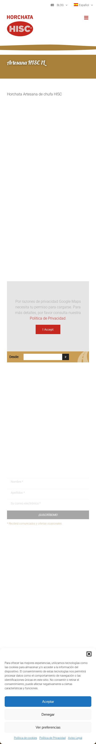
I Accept (48, 329)
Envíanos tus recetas (33, 549)
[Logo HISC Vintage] (47, 159)
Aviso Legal (75, 738)
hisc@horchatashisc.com (34, 440)
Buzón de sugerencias (34, 540)
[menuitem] (83, 5)
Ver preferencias (48, 727)
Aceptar (48, 702)
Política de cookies (25, 738)
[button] (89, 654)
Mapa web (24, 558)
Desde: (14, 357)
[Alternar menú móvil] (86, 17)
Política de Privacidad (52, 738)
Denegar (48, 714)
